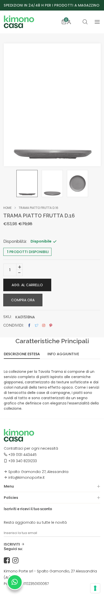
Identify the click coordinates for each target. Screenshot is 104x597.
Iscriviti (12, 544)
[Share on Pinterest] (51, 325)
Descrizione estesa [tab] (22, 354)
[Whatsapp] (14, 582)
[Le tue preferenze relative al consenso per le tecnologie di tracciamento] (95, 588)
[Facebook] (8, 560)
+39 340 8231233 (22, 460)
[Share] (43, 325)
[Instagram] (16, 560)
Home (7, 207)
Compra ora (23, 300)
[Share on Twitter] (36, 325)
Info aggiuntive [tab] (63, 354)
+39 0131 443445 (22, 454)
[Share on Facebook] (29, 325)
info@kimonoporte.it (26, 477)
